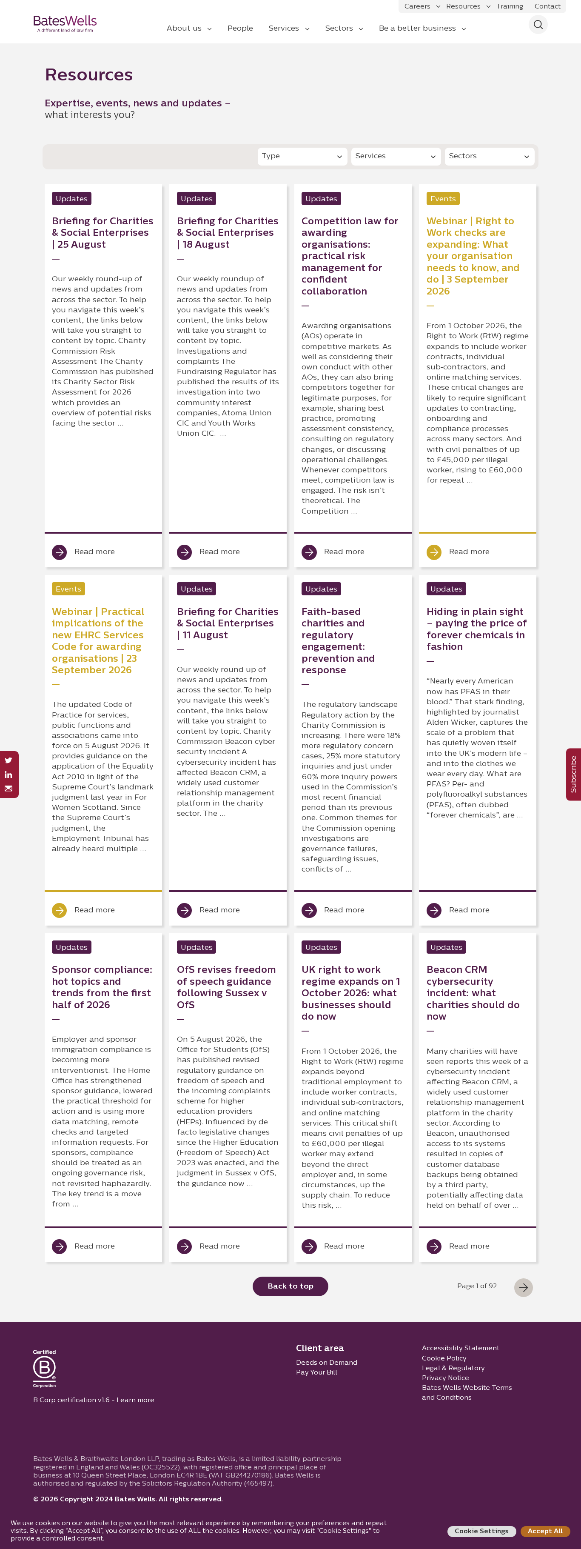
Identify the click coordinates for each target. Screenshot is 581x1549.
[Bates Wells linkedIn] (8, 774)
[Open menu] (438, 7)
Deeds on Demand (326, 1363)
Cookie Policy (444, 1358)
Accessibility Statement (460, 1348)
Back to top (290, 1286)
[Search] (538, 24)
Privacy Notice (445, 1378)
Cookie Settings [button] (482, 1531)
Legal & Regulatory (453, 1368)
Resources (463, 6)
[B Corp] (44, 1371)
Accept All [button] (545, 1531)
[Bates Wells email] (8, 788)
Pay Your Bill (316, 1372)
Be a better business (417, 28)
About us (184, 28)
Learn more (135, 1400)
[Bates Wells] (70, 23)
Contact (548, 6)
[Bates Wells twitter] (8, 760)
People (240, 28)
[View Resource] (103, 375)
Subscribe (573, 774)
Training (509, 6)
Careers (417, 6)
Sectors (339, 28)
